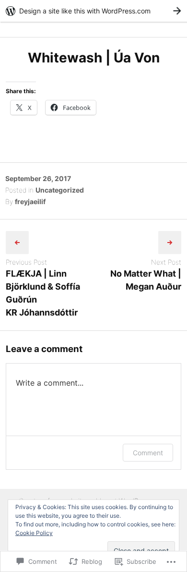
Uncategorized (59, 190)
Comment (148, 453)
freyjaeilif (30, 201)
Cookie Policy (34, 532)
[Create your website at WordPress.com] (93, 11)
